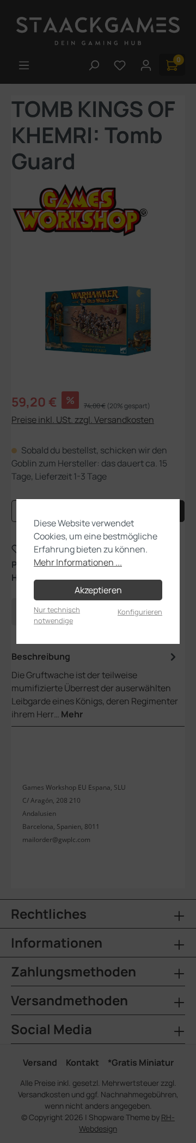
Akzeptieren (98, 590)
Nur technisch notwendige (57, 615)
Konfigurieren (140, 612)
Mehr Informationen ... (78, 562)
